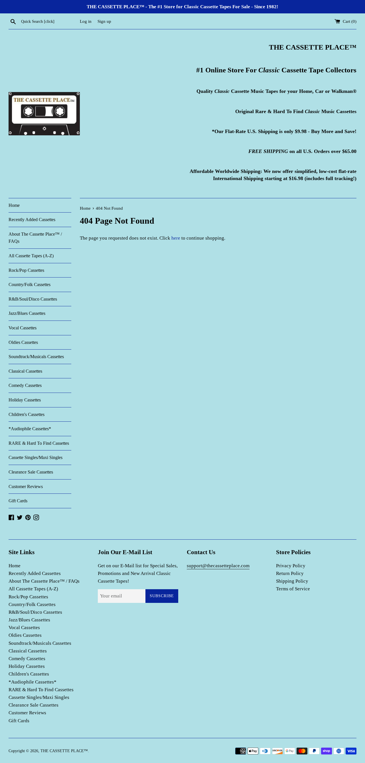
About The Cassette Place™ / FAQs (35, 238)
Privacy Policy (290, 565)
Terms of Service (293, 588)
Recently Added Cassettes (32, 219)
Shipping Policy (292, 581)
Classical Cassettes (25, 371)
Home (14, 205)
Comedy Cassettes (25, 385)
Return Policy (290, 573)
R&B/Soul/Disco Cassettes (33, 299)
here (175, 238)
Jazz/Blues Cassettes (27, 313)
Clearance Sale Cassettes (31, 472)
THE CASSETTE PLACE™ (64, 751)
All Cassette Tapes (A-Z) (31, 255)
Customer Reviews (26, 486)
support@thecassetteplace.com (218, 565)
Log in (86, 21)
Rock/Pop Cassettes (26, 270)
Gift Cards (18, 500)
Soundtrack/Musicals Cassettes (36, 356)
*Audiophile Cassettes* (30, 428)
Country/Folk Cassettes (29, 284)
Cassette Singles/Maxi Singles (35, 457)
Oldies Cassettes (23, 342)
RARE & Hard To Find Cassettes (39, 443)
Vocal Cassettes (22, 327)
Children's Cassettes (26, 414)
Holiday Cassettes (25, 399)
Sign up (104, 21)
